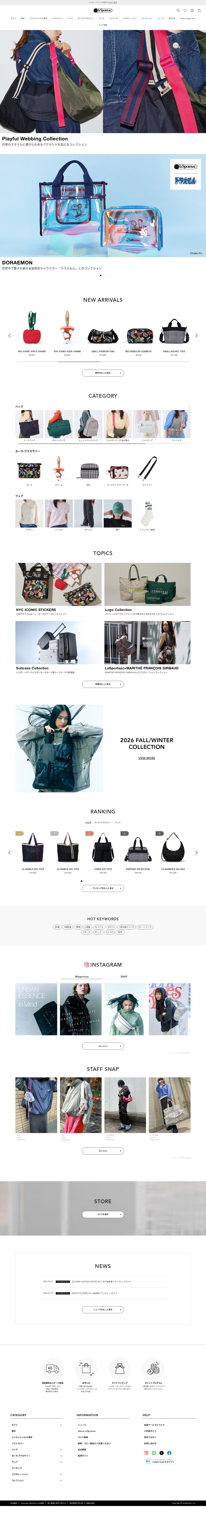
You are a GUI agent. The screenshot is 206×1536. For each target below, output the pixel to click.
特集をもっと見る (103, 684)
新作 (14, 1431)
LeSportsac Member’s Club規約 (32, 1503)
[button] (7, 213)
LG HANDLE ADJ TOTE (33, 869)
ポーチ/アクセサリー (103, 823)
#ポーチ (86, 932)
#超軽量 (67, 927)
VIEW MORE (146, 758)
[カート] (199, 10)
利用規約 (13, 1503)
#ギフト (111, 927)
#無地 (78, 927)
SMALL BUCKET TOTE (139, 351)
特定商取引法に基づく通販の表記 (82, 1503)
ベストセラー (18, 1443)
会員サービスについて (154, 1425)
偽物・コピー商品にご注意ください (94, 1443)
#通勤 (87, 927)
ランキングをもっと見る (103, 888)
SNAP (124, 976)
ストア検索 (83, 1437)
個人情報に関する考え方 (57, 1503)
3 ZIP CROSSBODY (174, 351)
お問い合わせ (150, 1443)
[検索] (178, 10)
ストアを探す (103, 1214)
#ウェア (98, 932)
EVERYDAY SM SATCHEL (138, 869)
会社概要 (82, 1449)
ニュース (82, 1425)
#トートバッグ (145, 927)
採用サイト (83, 1456)
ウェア (118, 823)
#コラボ (109, 932)
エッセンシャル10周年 (22, 1437)
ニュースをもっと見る (103, 1309)
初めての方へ (150, 1437)
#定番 (57, 927)
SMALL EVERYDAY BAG (67, 351)
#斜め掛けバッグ (127, 927)
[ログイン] (192, 10)
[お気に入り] (185, 10)
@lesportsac (82, 976)
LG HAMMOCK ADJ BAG (173, 869)
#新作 (120, 932)
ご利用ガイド (150, 1431)
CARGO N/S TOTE (103, 869)
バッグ (88, 823)
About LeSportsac (87, 1431)
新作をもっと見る (103, 373)
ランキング (17, 1468)
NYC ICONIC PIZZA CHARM (31, 351)
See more (103, 1046)
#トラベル (99, 927)
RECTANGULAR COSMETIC (103, 351)
